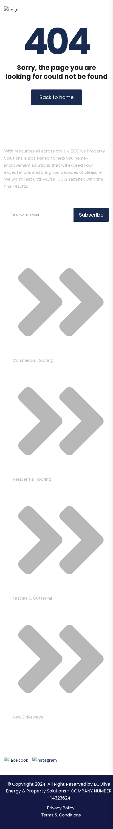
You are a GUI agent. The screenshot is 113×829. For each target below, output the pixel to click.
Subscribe (91, 214)
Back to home (56, 97)
